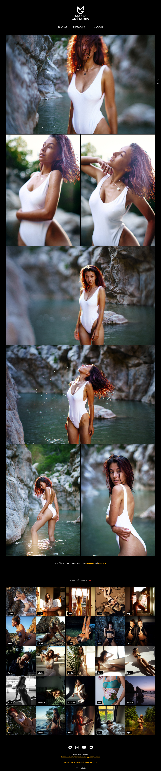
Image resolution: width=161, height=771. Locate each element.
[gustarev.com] (80, 13)
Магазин (98, 27)
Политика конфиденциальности (84, 762)
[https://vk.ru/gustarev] (91, 747)
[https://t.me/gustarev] (70, 747)
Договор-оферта (93, 757)
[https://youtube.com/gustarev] (84, 747)
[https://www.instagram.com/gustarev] (76, 747)
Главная (62, 27)
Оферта (67, 762)
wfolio (83, 768)
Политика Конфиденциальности (73, 757)
